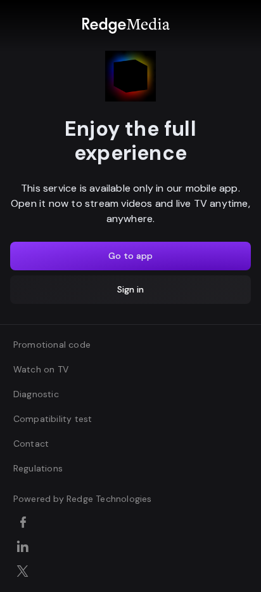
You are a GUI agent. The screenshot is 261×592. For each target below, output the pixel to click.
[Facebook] (25, 523)
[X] (25, 572)
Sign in (130, 289)
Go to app (130, 255)
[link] (125, 25)
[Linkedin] (25, 547)
